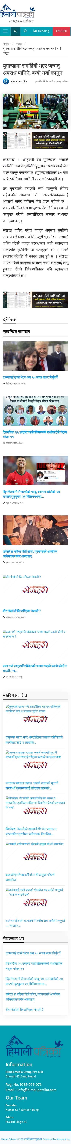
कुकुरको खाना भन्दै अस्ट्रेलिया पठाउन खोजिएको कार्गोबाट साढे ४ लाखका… (34, 740)
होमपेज (6, 44)
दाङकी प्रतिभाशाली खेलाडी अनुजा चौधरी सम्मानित (30, 877)
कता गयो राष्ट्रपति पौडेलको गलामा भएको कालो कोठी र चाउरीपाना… (35, 668)
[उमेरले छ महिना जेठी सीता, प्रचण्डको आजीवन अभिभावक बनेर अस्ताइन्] (35, 530)
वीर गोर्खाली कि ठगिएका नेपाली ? (22, 611)
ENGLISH (61, 31)
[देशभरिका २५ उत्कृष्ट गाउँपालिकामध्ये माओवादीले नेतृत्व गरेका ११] (35, 410)
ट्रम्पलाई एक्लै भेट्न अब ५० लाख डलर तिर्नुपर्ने (30, 377)
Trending (43, 31)
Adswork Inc (63, 1139)
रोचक (19, 44)
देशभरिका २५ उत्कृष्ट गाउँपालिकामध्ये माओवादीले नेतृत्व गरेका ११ (35, 435)
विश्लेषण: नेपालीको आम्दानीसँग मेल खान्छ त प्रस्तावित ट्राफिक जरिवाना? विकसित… (31, 831)
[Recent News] (25, 31)
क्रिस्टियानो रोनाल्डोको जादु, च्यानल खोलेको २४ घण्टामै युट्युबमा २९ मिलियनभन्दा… (31, 494)
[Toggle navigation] (5, 31)
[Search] (15, 31)
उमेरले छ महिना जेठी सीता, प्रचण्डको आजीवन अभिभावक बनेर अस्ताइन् (30, 554)
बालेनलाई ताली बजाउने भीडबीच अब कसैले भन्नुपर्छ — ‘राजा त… (35, 923)
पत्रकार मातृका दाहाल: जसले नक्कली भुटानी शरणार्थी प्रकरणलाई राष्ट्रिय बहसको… (32, 786)
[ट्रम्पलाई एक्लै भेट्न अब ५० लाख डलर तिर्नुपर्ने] (35, 356)
